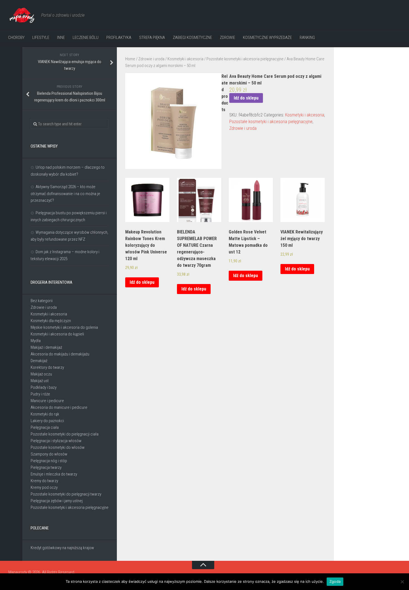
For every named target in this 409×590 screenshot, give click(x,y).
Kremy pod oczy (44, 487)
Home (130, 58)
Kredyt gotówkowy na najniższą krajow (62, 547)
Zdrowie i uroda (151, 58)
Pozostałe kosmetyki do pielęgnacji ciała (64, 434)
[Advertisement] (370, 139)
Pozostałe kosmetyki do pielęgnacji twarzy (66, 494)
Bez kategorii (42, 300)
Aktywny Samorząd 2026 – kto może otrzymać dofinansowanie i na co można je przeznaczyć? (65, 193)
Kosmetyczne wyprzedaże (267, 37)
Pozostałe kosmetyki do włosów (58, 447)
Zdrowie (227, 37)
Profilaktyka (118, 37)
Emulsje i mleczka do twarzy (54, 474)
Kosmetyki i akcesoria (185, 58)
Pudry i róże (40, 394)
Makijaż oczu (41, 374)
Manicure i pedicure (47, 400)
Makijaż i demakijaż (46, 347)
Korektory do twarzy (47, 367)
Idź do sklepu (246, 98)
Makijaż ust (40, 380)
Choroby (16, 37)
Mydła (36, 340)
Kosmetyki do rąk (45, 414)
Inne (61, 37)
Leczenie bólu (85, 37)
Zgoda (335, 581)
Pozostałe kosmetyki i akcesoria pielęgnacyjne (245, 58)
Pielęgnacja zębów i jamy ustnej (57, 500)
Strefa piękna (152, 37)
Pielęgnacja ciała (45, 427)
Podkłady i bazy (43, 387)
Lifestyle (40, 37)
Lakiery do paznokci (47, 420)
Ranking (307, 37)
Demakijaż (39, 360)
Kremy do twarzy (44, 480)
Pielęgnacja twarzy (46, 467)
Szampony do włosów (49, 454)
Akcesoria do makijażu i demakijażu (60, 354)
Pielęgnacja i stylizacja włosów (56, 440)
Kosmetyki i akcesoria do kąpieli (57, 334)
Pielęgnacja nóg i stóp (49, 460)
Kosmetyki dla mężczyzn (51, 320)
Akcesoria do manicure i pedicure (59, 407)
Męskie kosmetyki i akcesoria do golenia (64, 327)
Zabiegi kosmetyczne (192, 37)
